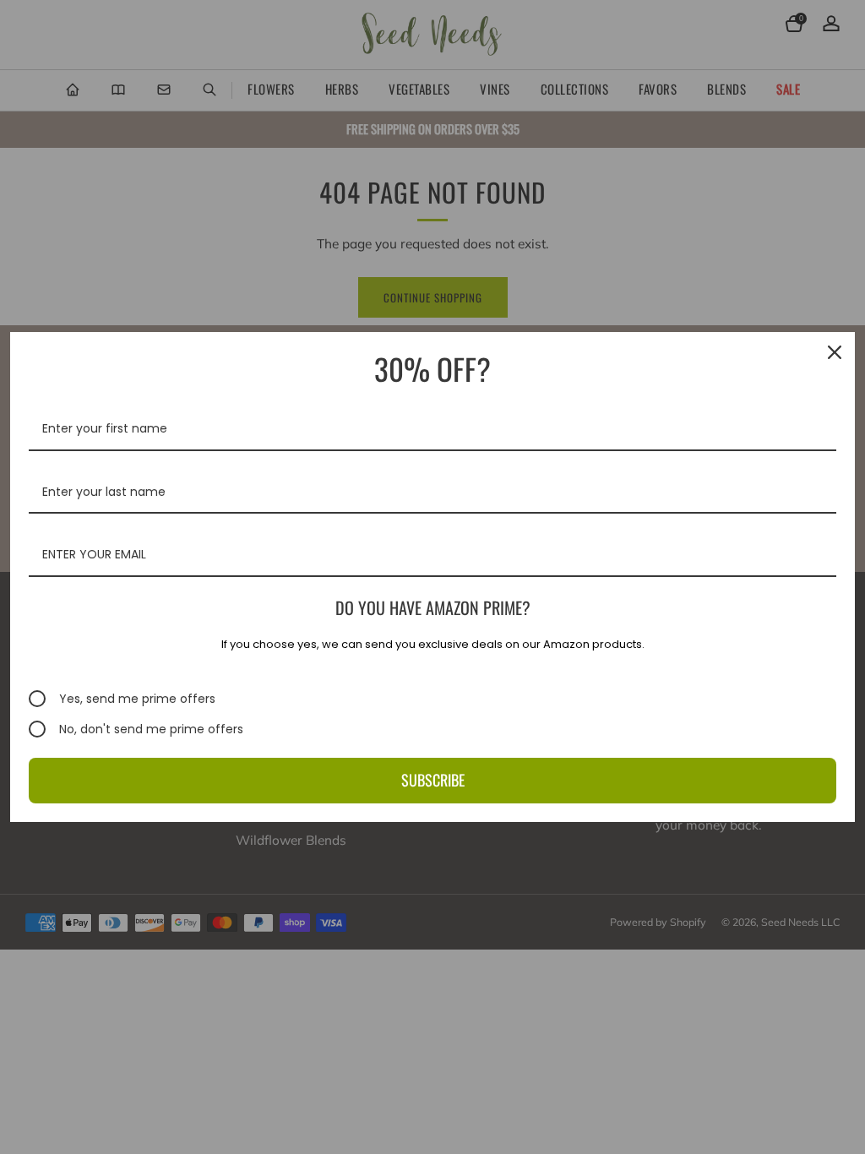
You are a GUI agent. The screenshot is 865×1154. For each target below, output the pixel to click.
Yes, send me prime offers (137, 698)
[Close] (834, 352)
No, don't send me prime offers (151, 729)
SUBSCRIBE (433, 780)
